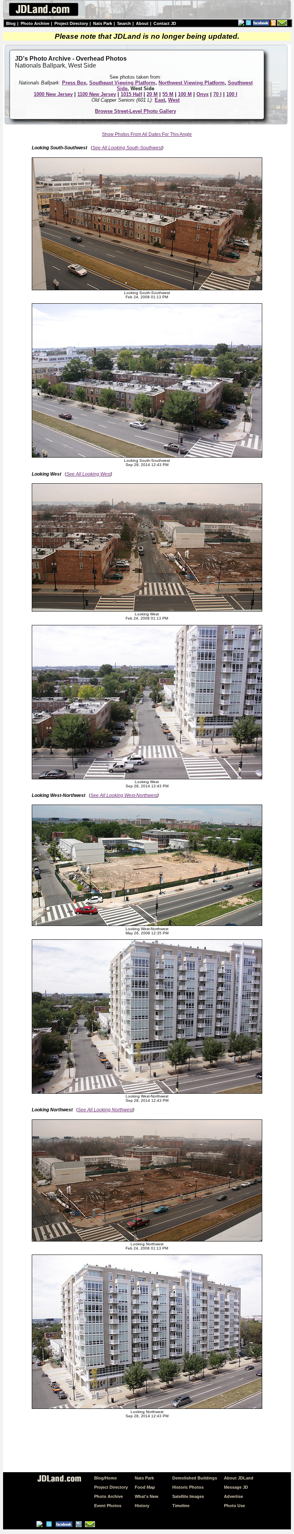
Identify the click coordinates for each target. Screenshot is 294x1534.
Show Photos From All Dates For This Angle (147, 134)
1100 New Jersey (96, 94)
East (160, 100)
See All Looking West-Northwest (123, 795)
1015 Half (131, 94)
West (174, 100)
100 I (231, 94)
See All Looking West (88, 474)
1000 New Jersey (53, 94)
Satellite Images (188, 1496)
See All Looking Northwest (105, 1109)
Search (124, 23)
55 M (167, 94)
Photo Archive (35, 23)
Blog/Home (105, 1478)
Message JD (236, 1487)
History (142, 1505)
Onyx (202, 94)
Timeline (180, 1505)
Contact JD (165, 23)
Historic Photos (188, 1487)
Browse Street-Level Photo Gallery (135, 111)
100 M (185, 94)
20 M (152, 94)
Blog (11, 23)
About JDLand (238, 1478)
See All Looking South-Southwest (127, 147)
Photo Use (234, 1505)
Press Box (74, 83)
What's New (146, 1496)
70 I (217, 94)
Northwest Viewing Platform (191, 83)
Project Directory (71, 23)
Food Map (145, 1487)
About (142, 23)
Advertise (233, 1496)
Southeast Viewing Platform (122, 83)
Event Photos (107, 1505)
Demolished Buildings (194, 1478)
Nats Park (102, 23)
